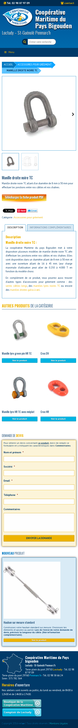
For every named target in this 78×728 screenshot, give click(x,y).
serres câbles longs (16, 285)
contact (69, 3)
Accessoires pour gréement (35, 64)
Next (71, 113)
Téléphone (11, 495)
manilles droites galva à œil (25, 289)
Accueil (8, 64)
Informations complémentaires (50, 227)
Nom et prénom (14, 452)
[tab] (15, 227)
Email (8, 480)
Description (15, 227)
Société (9, 466)
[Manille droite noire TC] (39, 113)
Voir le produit (19, 360)
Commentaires (12, 509)
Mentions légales (59, 723)
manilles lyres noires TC (46, 285)
